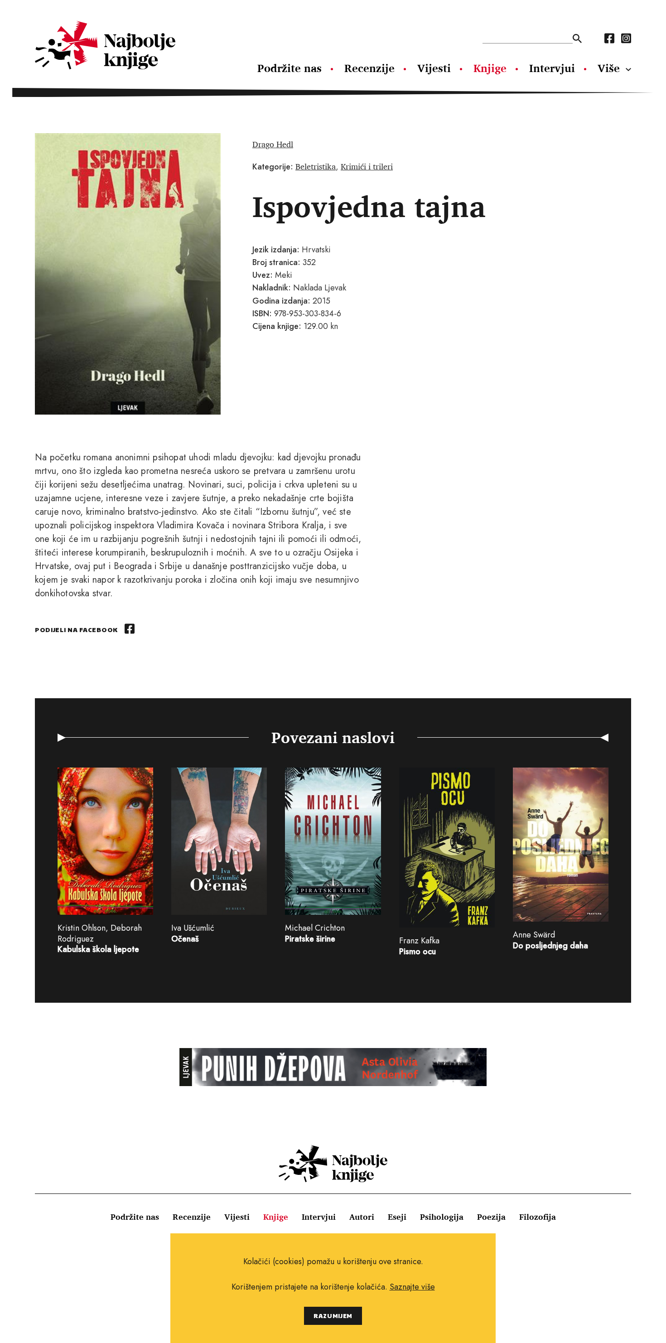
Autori (361, 1216)
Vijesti (434, 68)
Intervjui (552, 68)
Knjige (490, 68)
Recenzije (369, 68)
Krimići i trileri (367, 166)
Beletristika (315, 166)
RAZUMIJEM (333, 1315)
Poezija (491, 1216)
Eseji (397, 1216)
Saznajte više (412, 1287)
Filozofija (537, 1216)
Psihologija (441, 1216)
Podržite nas (289, 68)
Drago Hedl (272, 144)
